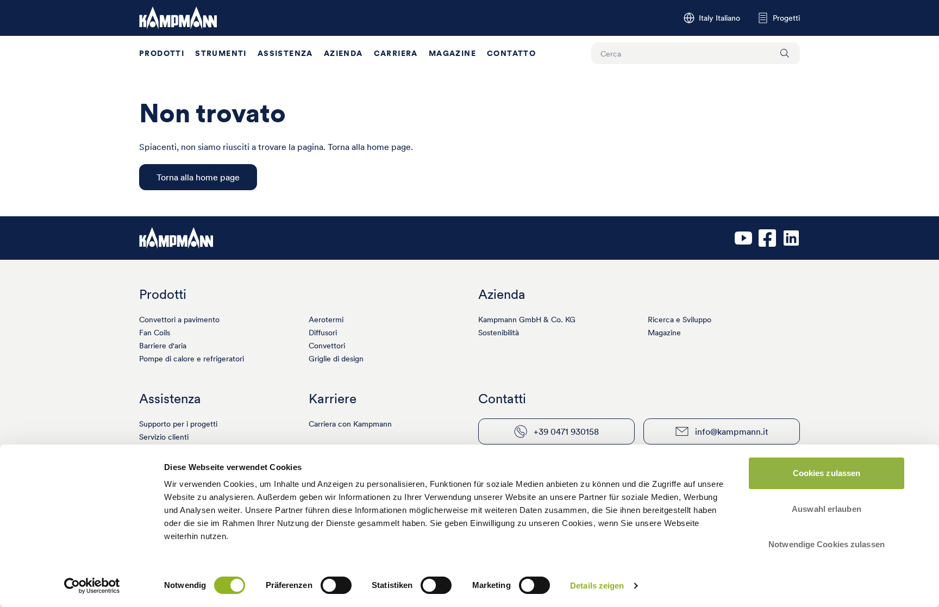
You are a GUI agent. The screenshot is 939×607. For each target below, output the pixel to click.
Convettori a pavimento (179, 319)
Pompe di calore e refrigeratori (191, 359)
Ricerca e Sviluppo (679, 319)
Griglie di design (336, 359)
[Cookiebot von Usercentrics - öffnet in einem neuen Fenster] (92, 586)
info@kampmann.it (731, 431)
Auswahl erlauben (826, 509)
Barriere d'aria (162, 346)
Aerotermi (326, 319)
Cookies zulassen (827, 473)
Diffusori (323, 332)
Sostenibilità (498, 332)
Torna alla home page (198, 177)
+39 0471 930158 (566, 431)
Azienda (343, 53)
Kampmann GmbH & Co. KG (526, 319)
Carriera (396, 53)
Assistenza (285, 53)
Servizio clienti (164, 437)
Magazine (452, 53)
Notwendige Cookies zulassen (826, 544)
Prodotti (161, 53)
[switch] (336, 585)
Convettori (327, 346)
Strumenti (221, 53)
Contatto (511, 53)
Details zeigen (597, 585)
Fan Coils (154, 332)
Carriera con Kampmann (350, 424)
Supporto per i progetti (178, 424)
